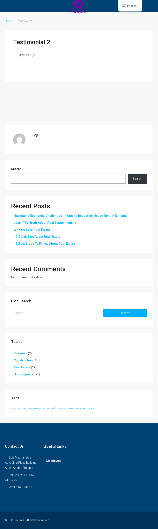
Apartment (16, 408)
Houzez (70, 408)
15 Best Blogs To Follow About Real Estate (44, 243)
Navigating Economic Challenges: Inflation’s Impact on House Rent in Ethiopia (70, 216)
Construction (23, 360)
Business (20, 353)
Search (16, 169)
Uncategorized (24, 374)
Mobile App (53, 460)
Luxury (78, 408)
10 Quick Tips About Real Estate (37, 237)
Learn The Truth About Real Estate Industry (45, 223)
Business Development (34, 408)
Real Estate (22, 367)
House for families (56, 408)
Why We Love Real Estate (32, 230)
